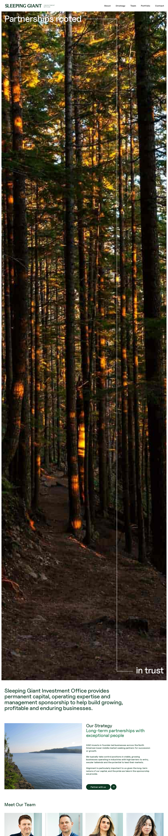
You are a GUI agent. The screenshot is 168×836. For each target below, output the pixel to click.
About (107, 5)
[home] (30, 5)
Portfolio (145, 5)
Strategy (120, 5)
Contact (159, 5)
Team (133, 5)
